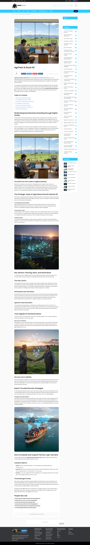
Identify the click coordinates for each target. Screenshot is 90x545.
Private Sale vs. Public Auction (71, 189)
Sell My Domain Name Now (71, 181)
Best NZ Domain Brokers (72, 183)
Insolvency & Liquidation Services (68, 87)
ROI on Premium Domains (72, 171)
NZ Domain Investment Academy (68, 105)
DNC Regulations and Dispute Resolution (68, 58)
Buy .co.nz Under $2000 (71, 177)
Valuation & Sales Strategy (69, 149)
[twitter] (74, 0)
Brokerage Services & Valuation (68, 44)
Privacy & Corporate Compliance (68, 117)
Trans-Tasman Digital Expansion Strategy (68, 146)
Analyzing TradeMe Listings (71, 166)
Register (70, 0)
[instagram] (75, 0)
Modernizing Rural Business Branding (23, 98)
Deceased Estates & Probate (68, 54)
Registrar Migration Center (69, 122)
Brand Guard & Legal (68, 38)
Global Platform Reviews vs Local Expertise (69, 80)
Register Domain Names (69, 120)
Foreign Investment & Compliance (68, 76)
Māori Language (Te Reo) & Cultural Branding (69, 98)
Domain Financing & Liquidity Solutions (68, 62)
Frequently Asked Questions (21, 109)
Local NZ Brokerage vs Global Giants (68, 94)
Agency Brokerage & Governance (68, 35)
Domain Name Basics (68, 69)
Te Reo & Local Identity (68, 131)
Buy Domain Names (68, 47)
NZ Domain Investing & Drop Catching (69, 101)
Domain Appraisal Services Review (71, 169)
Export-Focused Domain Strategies (23, 105)
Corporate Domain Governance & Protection (69, 50)
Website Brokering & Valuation (68, 152)
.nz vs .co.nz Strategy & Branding (68, 31)
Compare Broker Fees (71, 186)
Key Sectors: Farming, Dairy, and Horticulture (25, 101)
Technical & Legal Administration (67, 134)
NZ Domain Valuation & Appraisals (68, 109)
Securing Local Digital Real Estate (69, 126)
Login (76, 11)
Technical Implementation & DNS (69, 138)
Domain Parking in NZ (71, 174)
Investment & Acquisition (69, 90)
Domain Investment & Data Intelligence (69, 66)
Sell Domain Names (68, 129)
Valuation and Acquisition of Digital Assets (24, 107)
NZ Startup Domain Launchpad (68, 113)
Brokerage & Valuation (68, 41)
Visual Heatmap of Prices (72, 162)
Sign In (66, 0)
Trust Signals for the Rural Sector (22, 103)
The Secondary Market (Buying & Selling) (68, 142)
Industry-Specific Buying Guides (53, 73)
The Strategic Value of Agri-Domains (23, 99)
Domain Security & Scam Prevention (69, 72)
